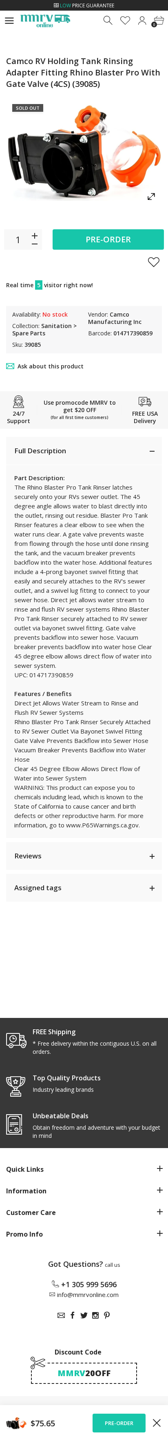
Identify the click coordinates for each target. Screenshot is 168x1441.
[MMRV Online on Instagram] (95, 1315)
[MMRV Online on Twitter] (84, 1315)
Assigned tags (38, 887)
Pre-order (108, 239)
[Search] (108, 20)
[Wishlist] (125, 20)
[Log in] (142, 20)
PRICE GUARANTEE (87, 5)
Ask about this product (51, 366)
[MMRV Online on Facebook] (72, 1315)
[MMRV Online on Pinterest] (107, 1315)
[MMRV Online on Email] (61, 1315)
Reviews (28, 855)
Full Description (40, 450)
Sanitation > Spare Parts (44, 329)
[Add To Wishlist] (154, 262)
